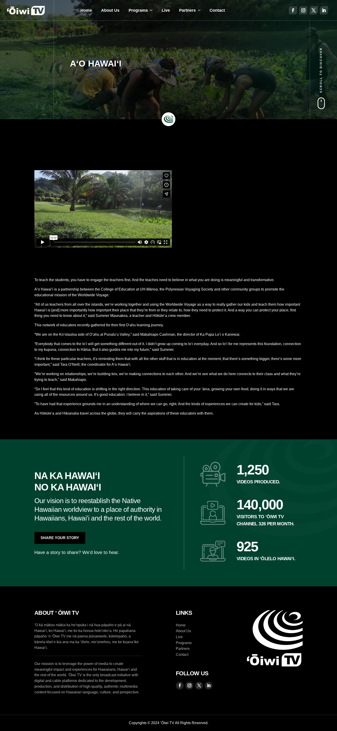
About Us (110, 10)
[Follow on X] (313, 10)
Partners (187, 10)
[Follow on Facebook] (293, 10)
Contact (217, 10)
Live (166, 10)
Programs (138, 10)
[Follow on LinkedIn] (324, 10)
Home (86, 10)
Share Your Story (60, 538)
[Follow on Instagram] (303, 10)
